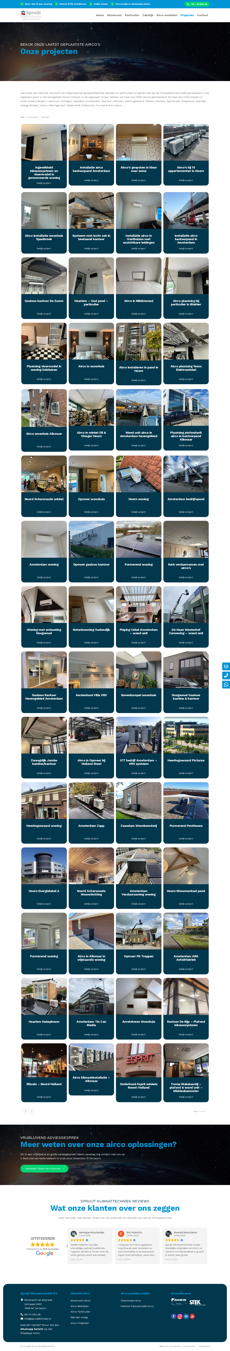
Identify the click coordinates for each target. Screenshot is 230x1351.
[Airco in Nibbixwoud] (138, 277)
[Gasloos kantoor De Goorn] (44, 277)
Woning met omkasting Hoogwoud (44, 631)
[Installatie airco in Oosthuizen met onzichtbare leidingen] (138, 212)
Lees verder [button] (77, 1259)
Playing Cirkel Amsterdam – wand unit (139, 631)
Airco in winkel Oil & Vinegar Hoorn (91, 434)
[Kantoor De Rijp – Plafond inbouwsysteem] (186, 998)
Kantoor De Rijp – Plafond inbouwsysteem (186, 1023)
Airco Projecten (80, 1323)
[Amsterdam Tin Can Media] (91, 998)
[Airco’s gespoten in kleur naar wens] (138, 144)
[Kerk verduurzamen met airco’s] (186, 541)
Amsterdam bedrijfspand (186, 499)
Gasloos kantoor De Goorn (44, 301)
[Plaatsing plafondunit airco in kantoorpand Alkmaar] (186, 409)
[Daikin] (180, 1306)
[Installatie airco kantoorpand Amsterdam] (91, 144)
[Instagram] (180, 1317)
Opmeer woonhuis (91, 499)
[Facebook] (173, 1317)
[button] (207, 1246)
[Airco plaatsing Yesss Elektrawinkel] (186, 343)
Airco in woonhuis (91, 366)
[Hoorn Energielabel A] (44, 867)
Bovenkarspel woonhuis (138, 695)
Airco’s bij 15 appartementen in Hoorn (186, 169)
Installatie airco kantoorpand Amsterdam (91, 169)
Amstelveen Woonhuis (138, 1021)
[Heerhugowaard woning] (44, 802)
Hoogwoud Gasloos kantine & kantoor (186, 696)
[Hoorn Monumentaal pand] (186, 867)
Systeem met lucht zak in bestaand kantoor (91, 237)
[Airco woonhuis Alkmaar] (44, 409)
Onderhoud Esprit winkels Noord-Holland (139, 1086)
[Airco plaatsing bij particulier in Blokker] (186, 277)
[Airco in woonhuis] (91, 343)
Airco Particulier (80, 1311)
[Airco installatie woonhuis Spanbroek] (44, 212)
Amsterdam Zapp (91, 826)
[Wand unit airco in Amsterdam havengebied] (138, 409)
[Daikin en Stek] (199, 1306)
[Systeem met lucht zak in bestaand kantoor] (91, 212)
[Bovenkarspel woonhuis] (138, 671)
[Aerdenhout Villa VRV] (91, 671)
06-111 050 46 (32, 1314)
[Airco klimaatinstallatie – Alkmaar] (91, 1058)
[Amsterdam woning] (44, 541)
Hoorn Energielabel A (44, 891)
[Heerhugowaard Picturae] (186, 737)
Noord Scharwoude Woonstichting (91, 892)
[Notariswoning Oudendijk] (91, 606)
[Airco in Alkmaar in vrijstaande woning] (91, 933)
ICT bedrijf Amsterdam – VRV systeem (138, 762)
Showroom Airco (80, 1300)
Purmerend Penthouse (186, 826)
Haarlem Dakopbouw (44, 1021)
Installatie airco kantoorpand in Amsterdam (186, 239)
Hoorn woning (139, 499)
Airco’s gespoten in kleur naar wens (139, 169)
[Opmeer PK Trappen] (138, 933)
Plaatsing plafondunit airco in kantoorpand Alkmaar (186, 436)
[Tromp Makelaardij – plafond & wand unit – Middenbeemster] (186, 1062)
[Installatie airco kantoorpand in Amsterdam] (186, 212)
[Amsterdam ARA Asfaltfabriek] (186, 933)
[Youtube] (192, 1317)
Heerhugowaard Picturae (186, 760)
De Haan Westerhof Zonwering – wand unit (186, 631)
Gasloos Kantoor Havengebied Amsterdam (44, 696)
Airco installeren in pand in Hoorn (138, 369)
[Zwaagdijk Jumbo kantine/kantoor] (44, 737)
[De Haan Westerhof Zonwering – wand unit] (186, 606)
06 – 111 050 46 (199, 4)
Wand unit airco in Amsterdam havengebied (138, 434)
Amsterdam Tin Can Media (91, 1023)
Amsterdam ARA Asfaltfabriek (186, 958)
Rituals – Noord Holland (44, 1084)
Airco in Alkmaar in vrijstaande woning (91, 958)
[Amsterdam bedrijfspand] (186, 475)
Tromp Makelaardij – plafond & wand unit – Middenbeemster (186, 1087)
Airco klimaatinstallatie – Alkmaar (91, 1079)
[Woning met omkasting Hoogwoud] (44, 606)
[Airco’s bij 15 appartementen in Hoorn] (186, 144)
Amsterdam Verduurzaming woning (139, 892)
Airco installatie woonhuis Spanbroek (44, 237)
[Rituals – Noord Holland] (44, 1062)
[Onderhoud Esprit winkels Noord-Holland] (138, 1062)
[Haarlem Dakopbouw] (44, 998)
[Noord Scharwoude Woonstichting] (91, 867)
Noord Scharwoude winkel (44, 499)
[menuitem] (197, 4)
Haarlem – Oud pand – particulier (91, 302)
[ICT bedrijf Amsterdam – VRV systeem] (138, 737)
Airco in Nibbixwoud (138, 301)
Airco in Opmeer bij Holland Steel (91, 762)
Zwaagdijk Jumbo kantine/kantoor (44, 762)
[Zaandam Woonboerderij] (138, 802)
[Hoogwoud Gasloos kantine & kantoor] (186, 671)
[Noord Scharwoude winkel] (44, 475)
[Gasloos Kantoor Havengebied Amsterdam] (44, 671)
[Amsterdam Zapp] (91, 802)
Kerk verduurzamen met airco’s (186, 566)
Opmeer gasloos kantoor (91, 564)
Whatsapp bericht (31, 1329)
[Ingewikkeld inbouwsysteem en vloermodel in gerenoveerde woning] (44, 144)
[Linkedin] (186, 1317)
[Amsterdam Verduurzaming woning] (138, 867)
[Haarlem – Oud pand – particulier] (91, 277)
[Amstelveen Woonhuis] (138, 998)
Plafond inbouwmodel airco (137, 1306)
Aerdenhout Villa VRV (91, 695)
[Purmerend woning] (138, 541)
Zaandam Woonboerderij (139, 826)
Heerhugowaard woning (43, 826)
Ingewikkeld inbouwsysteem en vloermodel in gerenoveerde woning (44, 173)
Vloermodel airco (131, 1300)
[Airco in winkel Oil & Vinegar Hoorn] (91, 409)
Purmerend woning (139, 564)
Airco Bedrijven (80, 1306)
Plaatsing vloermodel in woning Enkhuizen (44, 368)
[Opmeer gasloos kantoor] (91, 541)
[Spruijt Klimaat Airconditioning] (32, 17)
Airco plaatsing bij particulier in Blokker (186, 302)
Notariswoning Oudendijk (91, 630)
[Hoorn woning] (138, 475)
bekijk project (44, 183)
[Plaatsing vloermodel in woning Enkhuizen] (44, 343)
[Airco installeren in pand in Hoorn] (138, 343)
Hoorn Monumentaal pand (186, 891)
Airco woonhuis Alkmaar (44, 434)
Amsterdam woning (44, 564)
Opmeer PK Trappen (138, 956)
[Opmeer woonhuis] (91, 475)
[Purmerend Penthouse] (186, 802)
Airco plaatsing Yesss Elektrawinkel (186, 368)
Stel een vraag (79, 1317)
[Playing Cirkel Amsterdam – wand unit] (138, 606)
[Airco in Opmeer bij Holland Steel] (91, 737)
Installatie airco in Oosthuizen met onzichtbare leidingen (139, 239)
